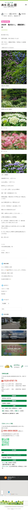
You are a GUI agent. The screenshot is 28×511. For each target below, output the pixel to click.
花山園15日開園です (5, 279)
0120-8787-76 (10, 381)
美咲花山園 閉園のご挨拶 (7, 273)
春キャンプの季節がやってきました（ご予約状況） (13, 270)
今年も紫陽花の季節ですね (7, 276)
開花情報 (24, 13)
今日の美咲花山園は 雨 (7, 246)
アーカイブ (6, 299)
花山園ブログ (4, 291)
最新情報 (14, 13)
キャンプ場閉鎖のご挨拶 (6, 267)
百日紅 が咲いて (5, 252)
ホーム (5, 13)
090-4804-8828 (10, 431)
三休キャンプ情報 (5, 288)
